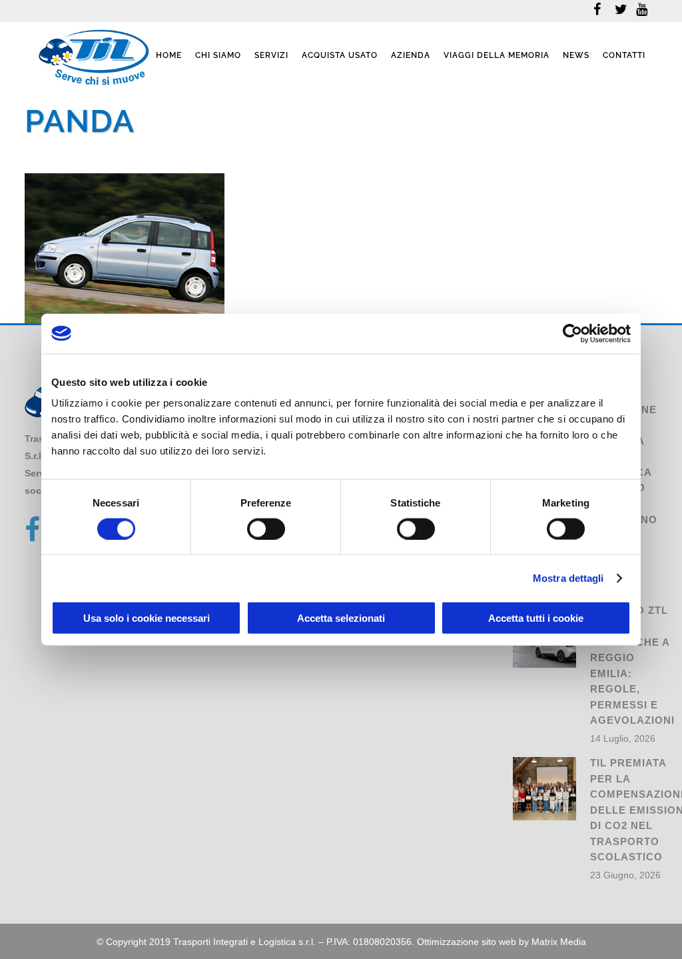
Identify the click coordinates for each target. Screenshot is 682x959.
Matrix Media (558, 941)
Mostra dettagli (568, 577)
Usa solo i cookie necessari (146, 618)
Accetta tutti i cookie (535, 618)
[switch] (266, 528)
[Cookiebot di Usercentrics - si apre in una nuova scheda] (572, 333)
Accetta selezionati (341, 618)
